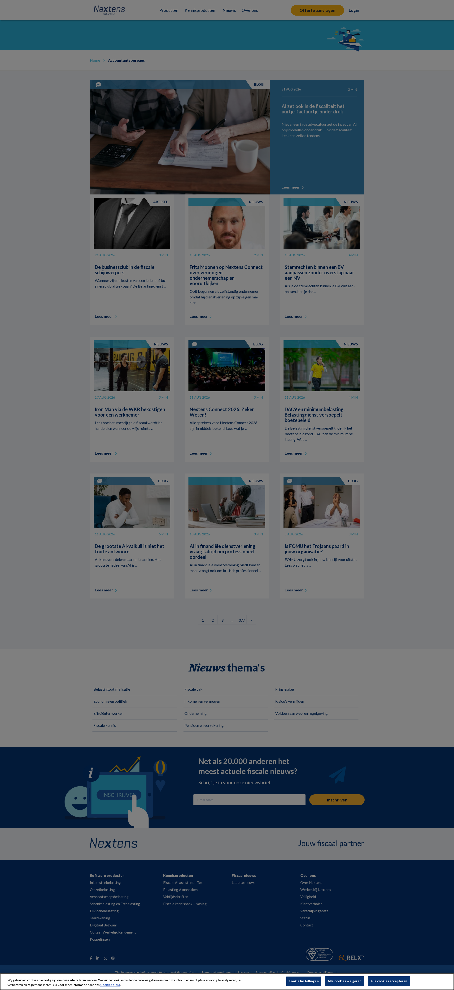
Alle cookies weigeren (345, 981)
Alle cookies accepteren (389, 981)
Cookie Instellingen (304, 981)
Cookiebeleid (110, 985)
